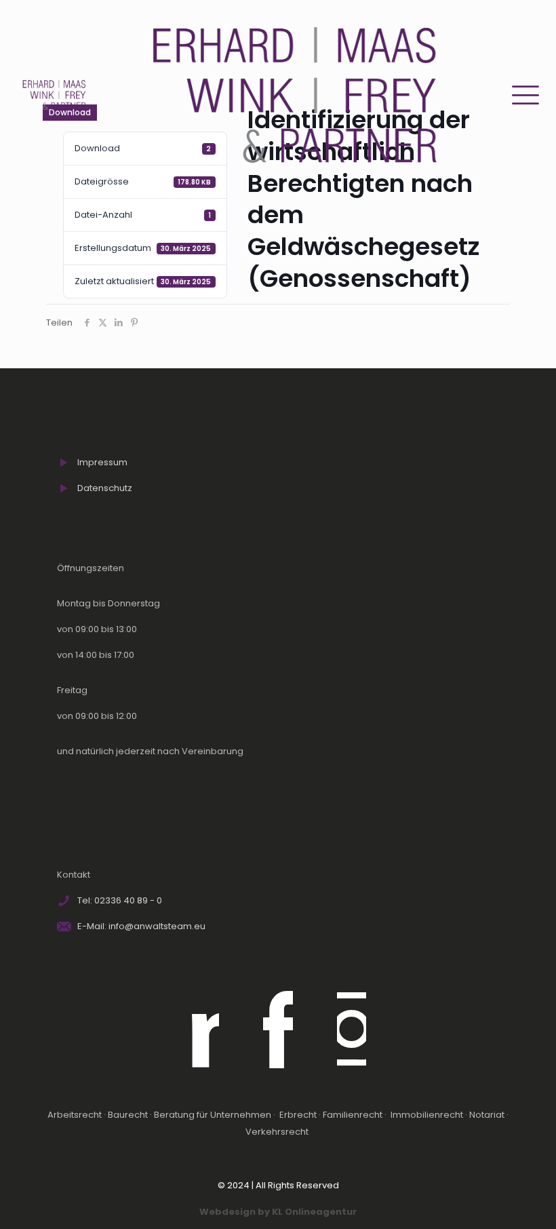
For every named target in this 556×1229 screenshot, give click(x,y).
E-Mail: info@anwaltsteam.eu (141, 926)
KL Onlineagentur (314, 1211)
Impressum (102, 462)
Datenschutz (104, 488)
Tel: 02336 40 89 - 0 (119, 900)
